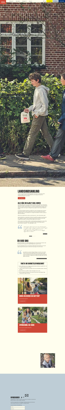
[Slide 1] (29, 236)
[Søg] (43, 1)
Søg (45, 1)
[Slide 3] (34, 236)
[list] (35, 230)
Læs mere (22, 301)
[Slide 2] (32, 236)
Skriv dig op (21, 198)
